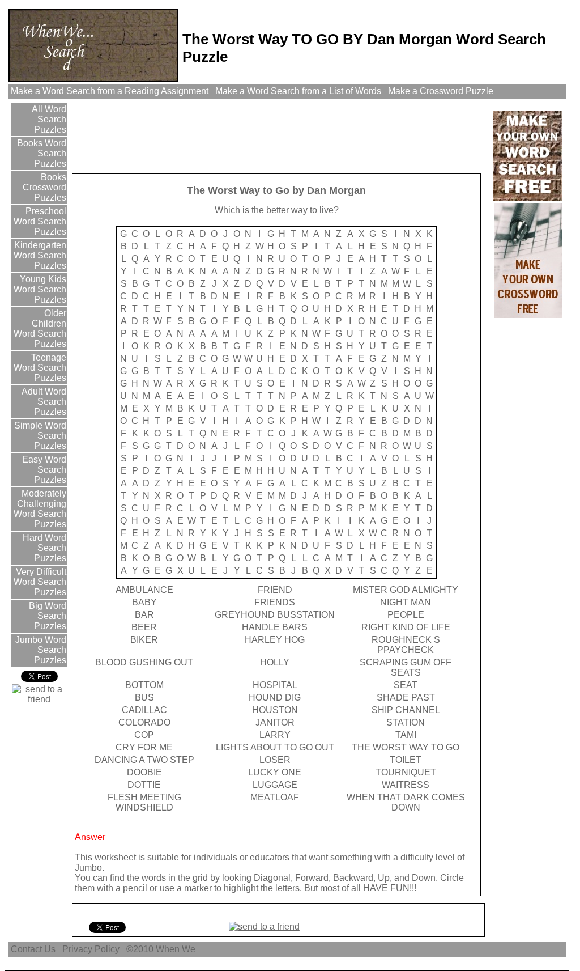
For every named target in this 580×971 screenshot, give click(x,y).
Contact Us (33, 949)
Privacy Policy (91, 949)
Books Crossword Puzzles (44, 187)
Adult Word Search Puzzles (42, 402)
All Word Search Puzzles (47, 119)
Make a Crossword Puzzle (441, 91)
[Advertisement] (280, 135)
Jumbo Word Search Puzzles (39, 650)
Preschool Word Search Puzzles (40, 221)
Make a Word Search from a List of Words (298, 91)
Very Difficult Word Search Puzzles (40, 582)
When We (177, 949)
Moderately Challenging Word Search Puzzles (40, 509)
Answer (90, 837)
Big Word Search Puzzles (46, 616)
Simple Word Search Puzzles (39, 436)
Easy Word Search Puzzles (43, 470)
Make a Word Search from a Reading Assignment (109, 91)
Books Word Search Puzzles (40, 153)
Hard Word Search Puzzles (43, 548)
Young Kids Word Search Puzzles (40, 289)
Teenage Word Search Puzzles (40, 368)
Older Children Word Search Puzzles (40, 328)
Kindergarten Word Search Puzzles (39, 255)
